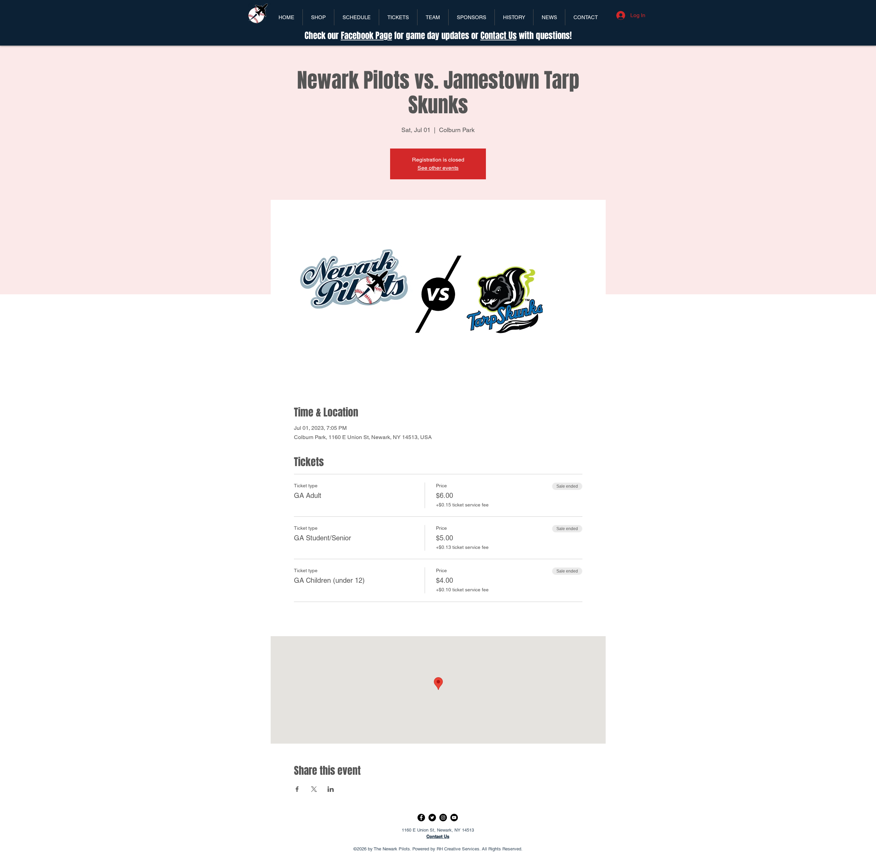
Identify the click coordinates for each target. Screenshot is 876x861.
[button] (398, 17)
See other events (438, 168)
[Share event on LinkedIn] (330, 789)
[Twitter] (432, 817)
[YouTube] (454, 817)
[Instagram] (443, 817)
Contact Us (498, 35)
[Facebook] (421, 817)
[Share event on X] (314, 789)
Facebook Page (366, 35)
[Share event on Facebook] (297, 789)
